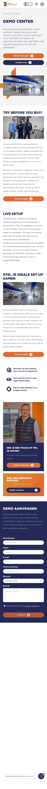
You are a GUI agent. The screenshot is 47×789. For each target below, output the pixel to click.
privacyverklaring (32, 606)
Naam (6, 548)
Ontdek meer (21, 62)
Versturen (21, 615)
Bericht (6, 586)
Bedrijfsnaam (9, 538)
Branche (6, 576)
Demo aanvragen (21, 56)
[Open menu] (42, 4)
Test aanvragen (21, 199)
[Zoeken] (36, 4)
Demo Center (15, 13)
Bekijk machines (16, 490)
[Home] (10, 4)
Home (5, 13)
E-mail (6, 557)
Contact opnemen (21, 465)
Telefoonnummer (10, 567)
